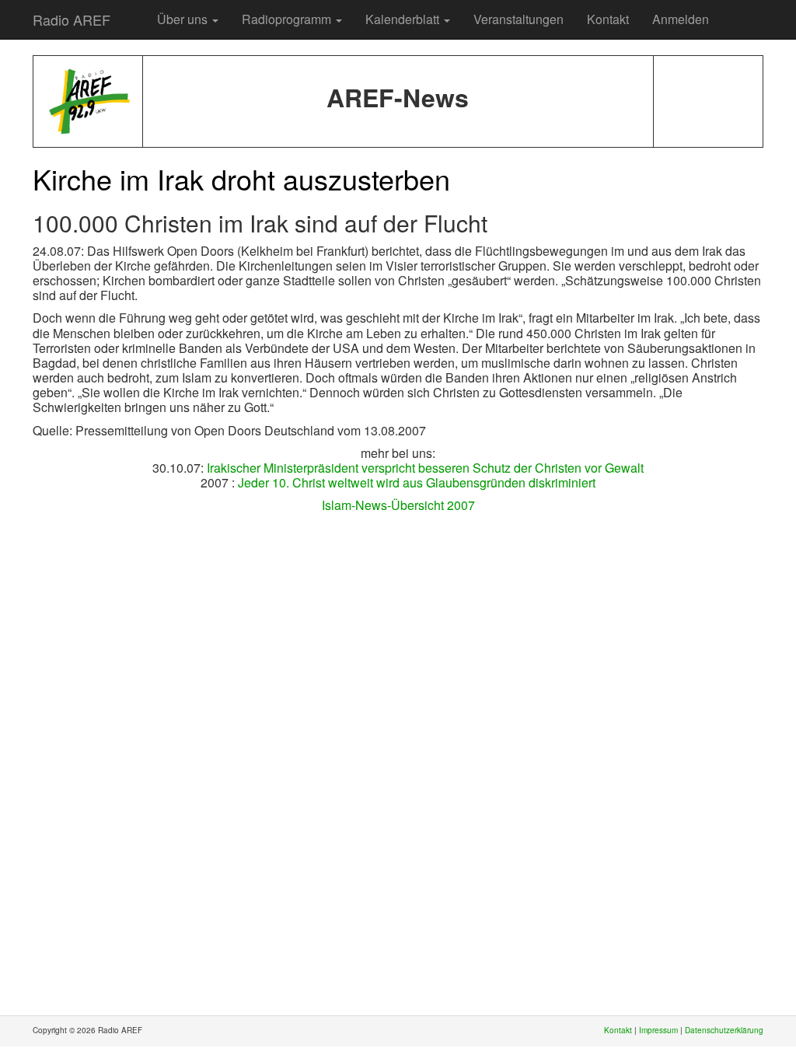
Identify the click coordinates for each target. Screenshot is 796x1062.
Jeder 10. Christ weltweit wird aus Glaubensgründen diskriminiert (416, 482)
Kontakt (608, 19)
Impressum (658, 1030)
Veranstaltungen (518, 19)
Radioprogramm (288, 19)
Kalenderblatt (403, 19)
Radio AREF (71, 19)
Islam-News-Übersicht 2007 (398, 505)
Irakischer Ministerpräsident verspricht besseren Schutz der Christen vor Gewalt (425, 468)
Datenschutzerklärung (724, 1030)
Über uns (184, 19)
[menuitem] (133, 11)
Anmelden (680, 19)
